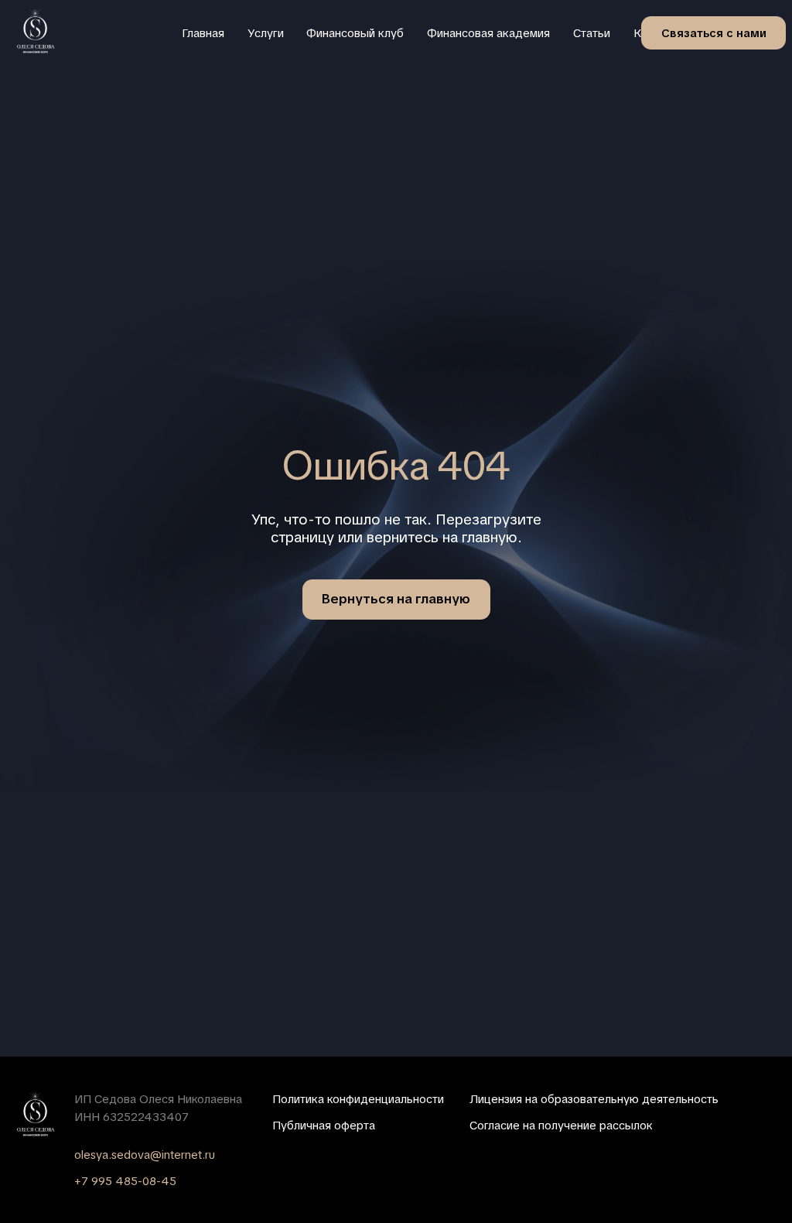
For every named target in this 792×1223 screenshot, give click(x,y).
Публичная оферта (323, 1125)
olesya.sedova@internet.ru (144, 1154)
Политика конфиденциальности (358, 1098)
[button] (713, 32)
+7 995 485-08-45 (125, 1180)
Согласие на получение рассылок (561, 1125)
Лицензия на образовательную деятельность (594, 1098)
